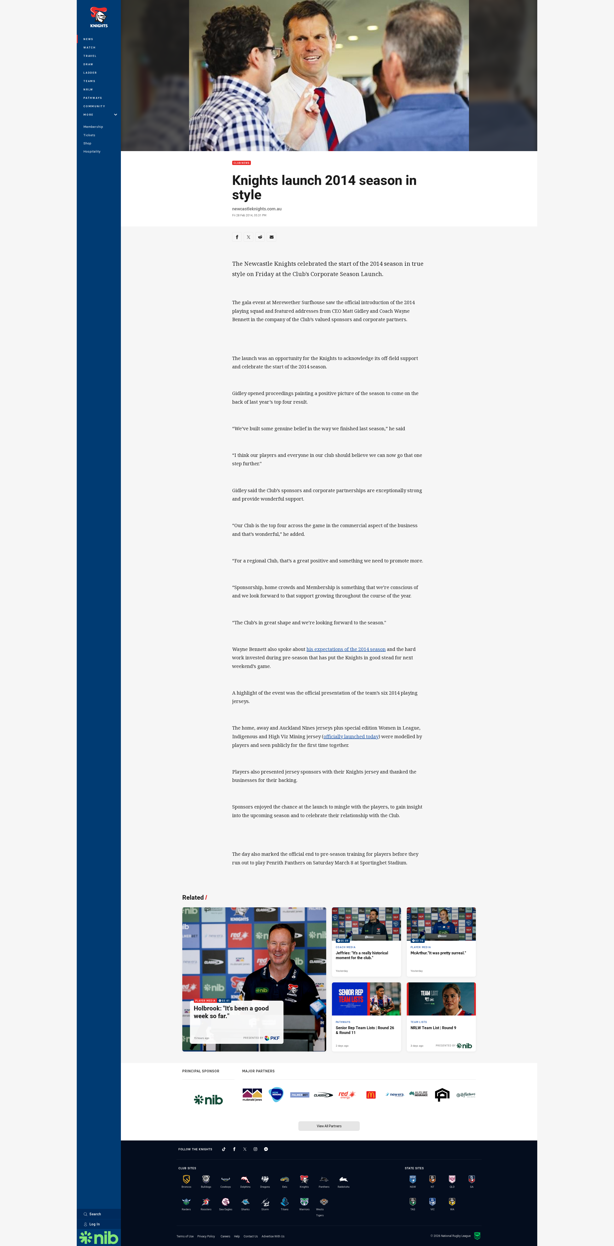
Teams (89, 81)
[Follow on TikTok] (224, 1149)
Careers (225, 1236)
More (88, 114)
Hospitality (91, 151)
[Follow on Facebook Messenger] (266, 1149)
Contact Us (251, 1236)
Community (94, 106)
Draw (88, 64)
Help (237, 1236)
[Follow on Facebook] (234, 1149)
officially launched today (351, 736)
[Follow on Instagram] (255, 1149)
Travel (90, 56)
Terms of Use (185, 1236)
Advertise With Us (273, 1236)
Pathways (92, 98)
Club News (241, 163)
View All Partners (329, 1126)
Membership (93, 126)
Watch (89, 47)
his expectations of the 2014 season (346, 649)
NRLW (88, 89)
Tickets (89, 135)
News (88, 39)
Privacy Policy (206, 1236)
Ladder (90, 72)
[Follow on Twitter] (245, 1149)
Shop (87, 143)
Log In (94, 1224)
